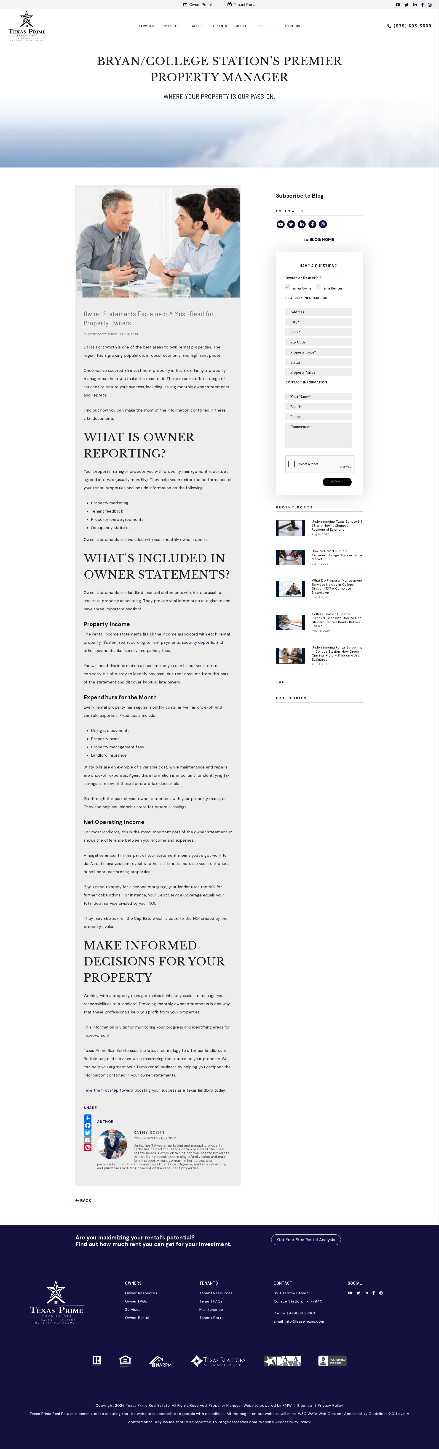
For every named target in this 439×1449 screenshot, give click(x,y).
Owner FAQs (136, 1301)
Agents (242, 26)
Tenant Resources (216, 1293)
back (85, 1200)
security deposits (198, 642)
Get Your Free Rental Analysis (306, 1239)
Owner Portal (200, 5)
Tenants (220, 26)
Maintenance (211, 1309)
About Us (292, 26)
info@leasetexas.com (304, 1321)
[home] (27, 25)
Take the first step (101, 1090)
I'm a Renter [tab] (332, 288)
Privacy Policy (330, 1405)
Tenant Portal (245, 5)
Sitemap (304, 1405)
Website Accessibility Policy (285, 1422)
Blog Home (322, 239)
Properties (172, 26)
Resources (267, 26)
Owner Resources (141, 1293)
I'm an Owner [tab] (302, 288)
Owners (197, 26)
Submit (337, 482)
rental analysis (107, 863)
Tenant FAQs (211, 1301)
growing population (126, 355)
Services (146, 26)
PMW (287, 1405)
